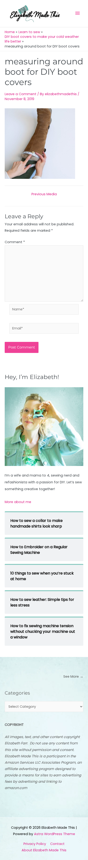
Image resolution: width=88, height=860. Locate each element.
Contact (57, 843)
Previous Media (44, 194)
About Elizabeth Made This (44, 850)
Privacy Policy (34, 843)
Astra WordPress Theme (54, 834)
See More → (73, 676)
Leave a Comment (20, 94)
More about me (18, 502)
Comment (15, 242)
